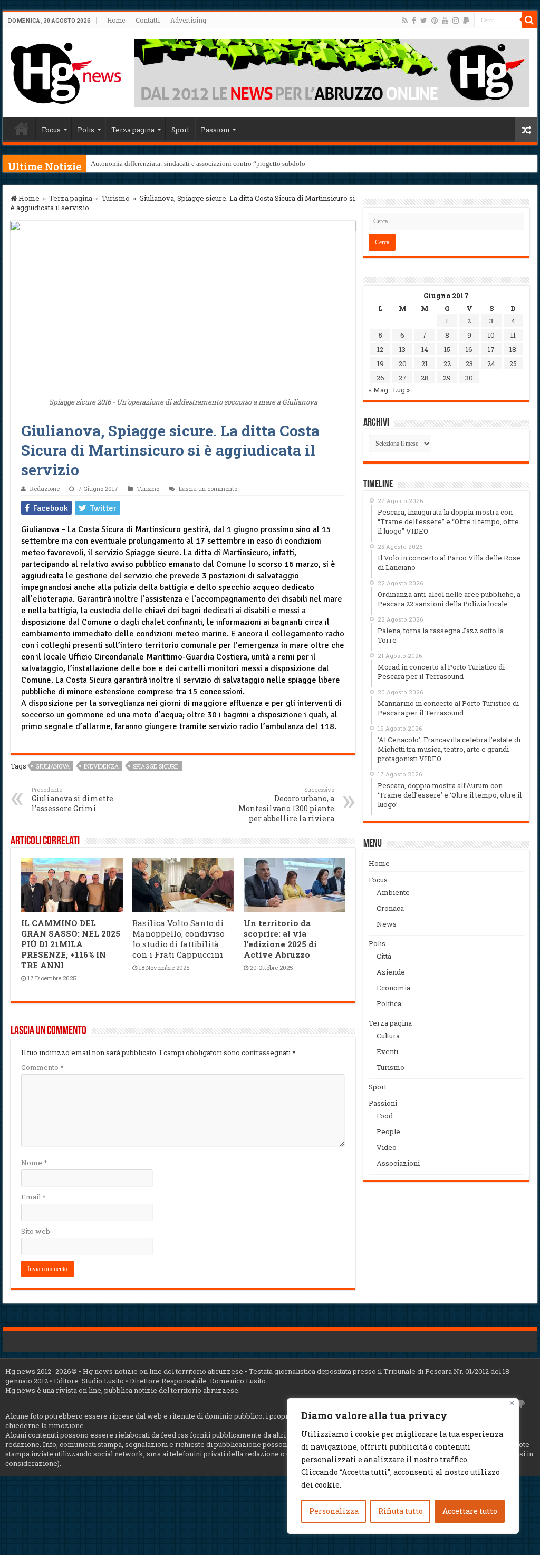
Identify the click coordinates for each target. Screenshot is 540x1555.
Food (385, 1115)
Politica (389, 1003)
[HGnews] (66, 71)
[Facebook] (414, 20)
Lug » (401, 390)
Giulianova (52, 766)
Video (387, 1147)
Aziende (391, 972)
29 (447, 377)
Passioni (215, 129)
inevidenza (101, 766)
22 (447, 363)
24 (491, 363)
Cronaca (390, 908)
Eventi (387, 1051)
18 (512, 349)
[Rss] (405, 20)
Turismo (116, 198)
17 (491, 349)
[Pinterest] (434, 20)
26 (380, 377)
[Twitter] (423, 20)
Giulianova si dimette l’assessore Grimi (72, 799)
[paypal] (466, 20)
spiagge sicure (156, 766)
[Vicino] (511, 1403)
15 (447, 349)
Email (33, 1197)
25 (513, 363)
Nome (34, 1162)
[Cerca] (529, 20)
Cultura (388, 1035)
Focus (51, 129)
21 (424, 363)
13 (402, 349)
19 (380, 363)
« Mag (378, 390)
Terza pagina (133, 129)
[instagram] (455, 20)
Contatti (148, 20)
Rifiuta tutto (400, 1511)
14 (424, 349)
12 (380, 349)
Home (116, 20)
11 (513, 335)
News (387, 924)
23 (469, 363)
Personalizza (334, 1511)
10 (491, 335)
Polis (86, 129)
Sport (180, 129)
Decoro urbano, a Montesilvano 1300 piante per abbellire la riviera (286, 804)
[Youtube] (445, 20)
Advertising (188, 20)
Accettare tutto (469, 1511)
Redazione (45, 489)
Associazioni (398, 1163)
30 (469, 377)
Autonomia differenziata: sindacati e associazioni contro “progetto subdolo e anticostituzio (221, 164)
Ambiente (393, 892)
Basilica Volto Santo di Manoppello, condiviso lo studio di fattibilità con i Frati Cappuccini (178, 939)
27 (403, 377)
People (388, 1131)
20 (403, 363)
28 (425, 377)
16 (469, 349)
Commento (42, 1067)
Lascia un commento (208, 489)
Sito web (35, 1231)
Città (384, 956)
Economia (393, 987)
